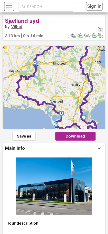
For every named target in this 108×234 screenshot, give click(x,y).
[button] (8, 6)
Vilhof (16, 26)
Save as (24, 136)
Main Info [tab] (15, 148)
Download (75, 136)
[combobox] (49, 6)
